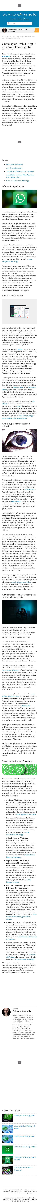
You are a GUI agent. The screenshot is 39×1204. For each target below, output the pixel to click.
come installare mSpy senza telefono (14, 418)
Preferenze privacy (26, 1193)
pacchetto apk (29, 489)
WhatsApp (6, 56)
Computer (13, 19)
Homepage (7, 1190)
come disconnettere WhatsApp (17, 833)
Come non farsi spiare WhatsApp (17, 180)
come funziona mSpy (26, 415)
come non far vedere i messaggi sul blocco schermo (21, 916)
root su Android (18, 387)
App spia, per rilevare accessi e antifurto (20, 171)
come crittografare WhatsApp (17, 260)
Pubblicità (18, 1191)
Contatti (12, 1191)
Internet (26, 19)
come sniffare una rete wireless (18, 695)
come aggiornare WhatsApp (26, 814)
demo (19, 406)
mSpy (20, 349)
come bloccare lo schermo (18, 880)
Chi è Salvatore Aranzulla (19, 1190)
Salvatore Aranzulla (8, 49)
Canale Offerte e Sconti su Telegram (17, 30)
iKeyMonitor (16, 501)
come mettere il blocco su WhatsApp (20, 856)
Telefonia (20, 19)
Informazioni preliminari (14, 164)
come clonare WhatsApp (10, 670)
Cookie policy (15, 1193)
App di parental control (14, 168)
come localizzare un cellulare (21, 582)
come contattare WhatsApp (24, 959)
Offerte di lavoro (27, 1191)
